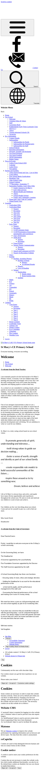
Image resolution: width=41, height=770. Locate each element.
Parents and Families (12, 171)
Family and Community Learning (24, 197)
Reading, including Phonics (22, 259)
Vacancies (12, 134)
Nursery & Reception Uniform (23, 253)
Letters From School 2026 (18, 163)
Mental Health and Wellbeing (23, 192)
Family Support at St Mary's (22, 188)
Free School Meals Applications (19, 176)
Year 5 (15, 318)
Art (10, 285)
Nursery (16, 209)
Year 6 (15, 320)
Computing (13, 287)
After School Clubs (15, 180)
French (11, 291)
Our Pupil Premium (15, 153)
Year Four (16, 218)
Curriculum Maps (15, 207)
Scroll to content (6, 2)
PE (10, 299)
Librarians (12, 331)
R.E (10, 281)
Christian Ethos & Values (17, 121)
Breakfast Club (14, 178)
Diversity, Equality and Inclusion (20, 151)
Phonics (24, 262)
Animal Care (13, 325)
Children (8, 303)
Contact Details (14, 138)
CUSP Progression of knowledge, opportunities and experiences (24, 233)
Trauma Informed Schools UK (19, 132)
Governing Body (14, 125)
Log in (7, 339)
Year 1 (15, 310)
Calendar (12, 165)
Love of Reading (23, 268)
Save (19, 768)
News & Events (10, 161)
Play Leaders (13, 333)
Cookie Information (15, 642)
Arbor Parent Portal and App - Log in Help (23, 172)
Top (3, 660)
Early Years (13, 224)
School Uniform (14, 182)
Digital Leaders (14, 327)
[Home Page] (18, 342)
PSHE (11, 301)
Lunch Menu (13, 174)
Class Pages (13, 304)
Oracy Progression (19, 236)
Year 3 (15, 314)
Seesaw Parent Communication (23, 245)
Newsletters (13, 169)
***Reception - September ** (19, 184)
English (11, 257)
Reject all (4, 683)
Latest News (13, 167)
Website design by (15, 656)
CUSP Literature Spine (21, 230)
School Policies (14, 148)
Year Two (16, 215)
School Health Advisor (21, 195)
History (11, 295)
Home (7, 115)
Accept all (12, 683)
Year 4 (15, 316)
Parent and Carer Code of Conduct (20, 199)
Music (11, 297)
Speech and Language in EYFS (23, 251)
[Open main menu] (17, 27)
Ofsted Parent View (15, 201)
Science (11, 283)
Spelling (20, 278)
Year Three (17, 216)
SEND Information (15, 157)
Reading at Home (23, 260)
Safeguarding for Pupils (21, 142)
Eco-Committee (14, 329)
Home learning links (28, 276)
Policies (8, 638)
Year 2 (15, 312)
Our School (9, 117)
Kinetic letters (26, 274)
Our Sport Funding (15, 155)
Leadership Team (15, 324)
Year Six (16, 222)
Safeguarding (13, 140)
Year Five (16, 220)
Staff (10, 123)
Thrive (11, 130)
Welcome (12, 119)
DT (10, 289)
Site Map (8, 636)
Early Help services (19, 190)
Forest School (18, 243)
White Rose (17, 238)
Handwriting (22, 272)
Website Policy (14, 644)
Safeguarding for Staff (20, 146)
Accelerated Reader (28, 264)
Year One (16, 213)
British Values (14, 159)
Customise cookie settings (26, 683)
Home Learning (14, 322)
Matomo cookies (11, 731)
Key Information (10, 136)
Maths (11, 280)
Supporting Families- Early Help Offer (22, 186)
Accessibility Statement (17, 640)
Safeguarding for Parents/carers (23, 144)
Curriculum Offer (15, 205)
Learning (8, 203)
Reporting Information (16, 150)
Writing (15, 270)
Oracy (11, 255)
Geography (13, 293)
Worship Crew (14, 335)
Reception (16, 211)
